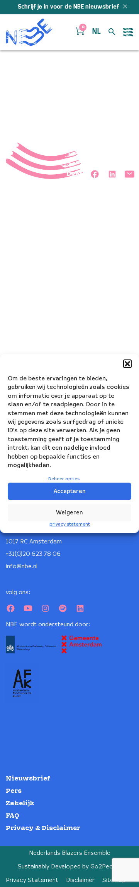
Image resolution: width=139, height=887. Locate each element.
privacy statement (69, 524)
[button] (127, 364)
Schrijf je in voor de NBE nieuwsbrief (69, 7)
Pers (14, 791)
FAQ (12, 816)
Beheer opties (64, 479)
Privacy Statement (32, 880)
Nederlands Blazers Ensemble (69, 853)
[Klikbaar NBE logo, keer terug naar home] (29, 32)
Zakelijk (20, 803)
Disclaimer (80, 880)
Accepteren (70, 491)
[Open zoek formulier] (112, 32)
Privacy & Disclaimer (43, 828)
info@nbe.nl (21, 566)
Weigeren (69, 513)
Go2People (106, 867)
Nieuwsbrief (28, 779)
